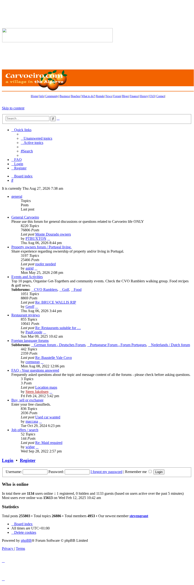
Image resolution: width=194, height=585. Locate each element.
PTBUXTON (36, 239)
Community (51, 96)
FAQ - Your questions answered (35, 370)
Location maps (46, 387)
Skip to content (13, 108)
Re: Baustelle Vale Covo (53, 358)
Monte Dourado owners (53, 234)
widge (30, 447)
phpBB (26, 540)
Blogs (125, 96)
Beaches (75, 96)
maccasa (32, 421)
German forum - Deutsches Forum (59, 345)
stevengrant (138, 516)
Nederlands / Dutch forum (170, 345)
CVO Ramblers (45, 290)
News (108, 96)
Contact (160, 96)
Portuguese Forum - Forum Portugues (118, 345)
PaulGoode (34, 332)
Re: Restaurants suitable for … (58, 328)
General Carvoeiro (25, 217)
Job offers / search (24, 430)
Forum (117, 96)
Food (78, 290)
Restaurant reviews (25, 315)
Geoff (30, 307)
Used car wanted (47, 417)
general (16, 196)
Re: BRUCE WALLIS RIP (55, 302)
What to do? (88, 96)
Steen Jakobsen (37, 392)
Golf (65, 290)
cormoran (33, 362)
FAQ (152, 96)
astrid (30, 268)
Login (7, 460)
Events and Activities (27, 277)
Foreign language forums (30, 341)
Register (27, 460)
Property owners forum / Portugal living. (41, 247)
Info (41, 96)
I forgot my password (106, 472)
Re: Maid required (48, 443)
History (144, 96)
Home (34, 96)
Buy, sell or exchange (27, 400)
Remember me (136, 472)
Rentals (100, 96)
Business (65, 96)
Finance (134, 96)
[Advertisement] (153, 35)
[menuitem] (36, 138)
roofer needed (45, 264)
